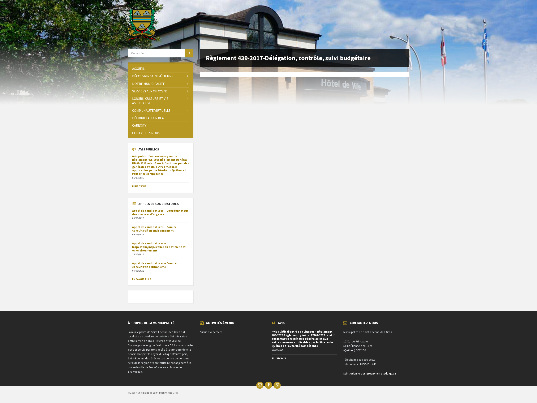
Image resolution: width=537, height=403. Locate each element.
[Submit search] (189, 53)
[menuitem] (160, 68)
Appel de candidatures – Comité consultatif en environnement (154, 228)
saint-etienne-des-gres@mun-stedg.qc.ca (369, 373)
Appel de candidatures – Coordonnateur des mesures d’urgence (160, 212)
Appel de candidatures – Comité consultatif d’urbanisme (154, 265)
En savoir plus (141, 279)
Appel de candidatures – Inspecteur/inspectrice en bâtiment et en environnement (159, 246)
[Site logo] (142, 39)
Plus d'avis (139, 186)
